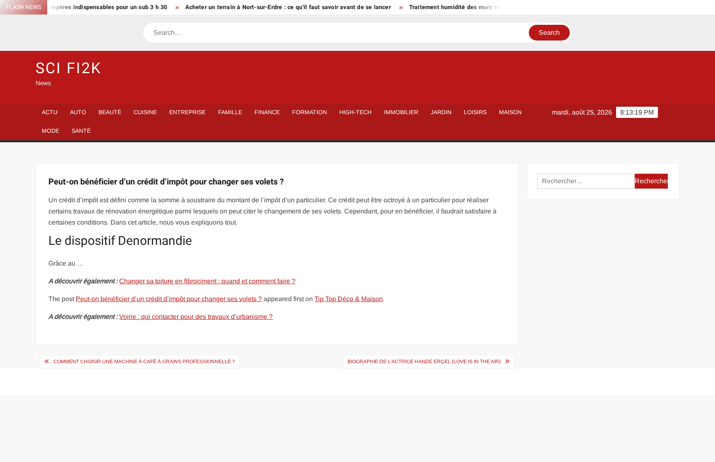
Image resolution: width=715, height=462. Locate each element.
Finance (267, 112)
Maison (510, 112)
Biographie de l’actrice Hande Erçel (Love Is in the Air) (424, 361)
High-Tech (355, 112)
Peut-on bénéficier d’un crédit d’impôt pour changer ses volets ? (169, 298)
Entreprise (187, 112)
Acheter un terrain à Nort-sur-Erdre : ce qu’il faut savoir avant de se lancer (278, 7)
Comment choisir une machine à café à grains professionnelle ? (144, 361)
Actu (50, 112)
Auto (78, 112)
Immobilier (401, 112)
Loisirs (475, 112)
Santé (81, 130)
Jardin (441, 112)
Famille (230, 112)
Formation (309, 112)
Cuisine (145, 112)
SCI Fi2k (68, 68)
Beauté (109, 112)
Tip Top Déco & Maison (348, 298)
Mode (50, 130)
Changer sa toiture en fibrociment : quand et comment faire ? (207, 281)
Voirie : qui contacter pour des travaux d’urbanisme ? (196, 316)
